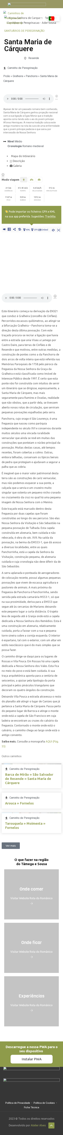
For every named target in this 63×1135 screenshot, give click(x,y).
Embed (44, 229)
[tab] (35, 156)
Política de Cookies (44, 1102)
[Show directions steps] (9, 229)
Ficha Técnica (31, 1107)
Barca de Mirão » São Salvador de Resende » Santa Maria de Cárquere (29, 779)
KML (28, 229)
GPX (36, 229)
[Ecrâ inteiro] (58, 229)
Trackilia (50, 216)
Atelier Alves (38, 1125)
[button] (43, 18)
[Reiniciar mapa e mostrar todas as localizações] (53, 229)
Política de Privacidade (17, 1102)
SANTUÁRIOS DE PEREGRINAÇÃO (24, 30)
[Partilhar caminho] (14, 229)
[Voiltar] (4, 229)
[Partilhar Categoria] (19, 229)
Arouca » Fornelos (19, 803)
